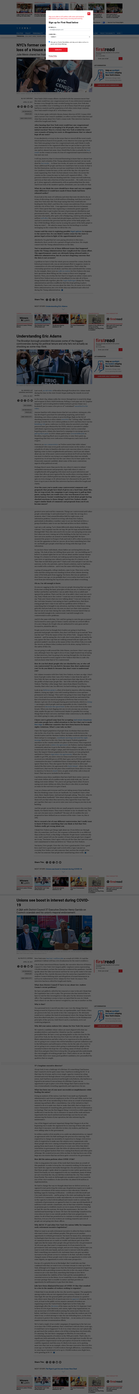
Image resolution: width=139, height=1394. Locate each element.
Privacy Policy (53, 56)
